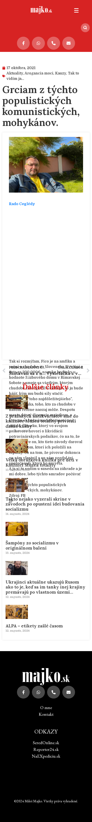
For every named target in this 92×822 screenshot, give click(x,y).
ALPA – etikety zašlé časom (34, 626)
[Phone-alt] (53, 43)
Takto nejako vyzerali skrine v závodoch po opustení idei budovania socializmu (45, 504)
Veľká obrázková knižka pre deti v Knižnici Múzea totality (42, 462)
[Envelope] (68, 43)
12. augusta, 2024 (17, 597)
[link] (22, 204)
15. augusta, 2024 (17, 470)
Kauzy (60, 73)
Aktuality (14, 73)
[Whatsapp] (38, 43)
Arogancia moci (39, 73)
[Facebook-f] (23, 43)
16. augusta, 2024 (17, 431)
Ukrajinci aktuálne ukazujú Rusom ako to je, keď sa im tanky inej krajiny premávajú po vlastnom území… (45, 587)
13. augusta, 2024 (17, 552)
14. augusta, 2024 (17, 514)
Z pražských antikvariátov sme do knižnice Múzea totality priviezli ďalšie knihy (42, 421)
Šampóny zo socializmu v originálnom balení (32, 545)
